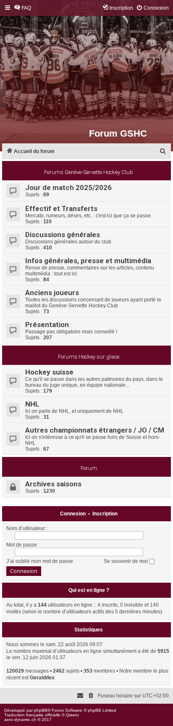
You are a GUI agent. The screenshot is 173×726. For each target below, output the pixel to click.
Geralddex (42, 678)
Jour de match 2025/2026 (68, 187)
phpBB (40, 710)
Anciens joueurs (52, 292)
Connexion (73, 513)
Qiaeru (72, 715)
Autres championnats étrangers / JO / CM (94, 430)
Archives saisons (53, 484)
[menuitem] (22, 8)
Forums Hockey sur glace (88, 357)
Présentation (47, 324)
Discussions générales (62, 234)
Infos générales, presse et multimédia (88, 260)
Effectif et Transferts (61, 208)
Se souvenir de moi (126, 561)
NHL (32, 404)
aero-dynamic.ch (20, 719)
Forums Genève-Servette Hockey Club (88, 172)
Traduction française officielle (32, 715)
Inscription (105, 513)
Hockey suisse (49, 372)
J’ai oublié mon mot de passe (39, 561)
